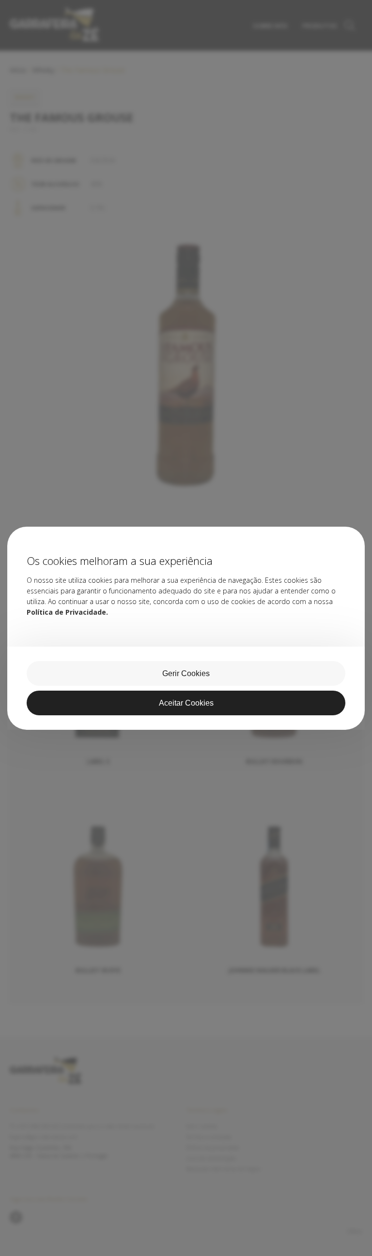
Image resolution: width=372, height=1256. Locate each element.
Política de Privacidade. (67, 612)
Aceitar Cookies (186, 703)
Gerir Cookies (186, 673)
